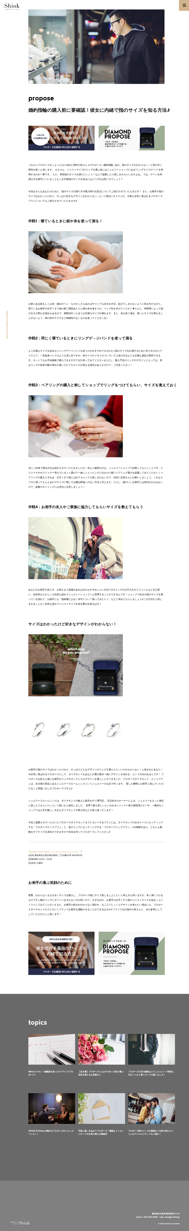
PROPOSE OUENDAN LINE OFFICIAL (7, 325)
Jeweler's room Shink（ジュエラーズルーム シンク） (53, 851)
